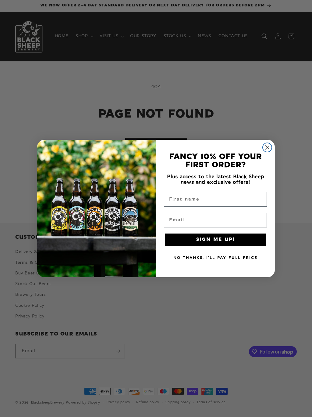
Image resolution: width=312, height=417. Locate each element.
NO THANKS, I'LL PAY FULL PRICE (215, 258)
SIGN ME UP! (215, 239)
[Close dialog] (267, 147)
